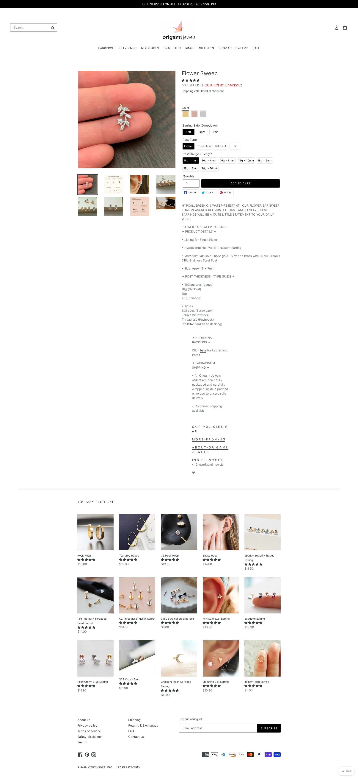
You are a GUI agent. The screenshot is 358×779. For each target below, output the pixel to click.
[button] (191, 80)
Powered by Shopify (128, 766)
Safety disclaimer (89, 737)
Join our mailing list (190, 719)
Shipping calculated (195, 91)
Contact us (136, 737)
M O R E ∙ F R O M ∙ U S (208, 439)
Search (82, 742)
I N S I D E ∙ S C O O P (207, 460)
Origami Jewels (97, 766)
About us (83, 720)
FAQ (131, 731)
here (203, 350)
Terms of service (89, 731)
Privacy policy (87, 725)
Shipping (134, 720)
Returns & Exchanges (143, 725)
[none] (188, 132)
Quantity (189, 176)
